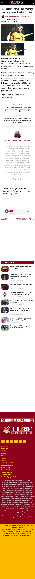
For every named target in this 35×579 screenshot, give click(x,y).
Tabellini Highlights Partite (9, 477)
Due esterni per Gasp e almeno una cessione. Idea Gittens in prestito (20, 310)
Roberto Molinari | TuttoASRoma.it (18, 16)
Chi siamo (4, 451)
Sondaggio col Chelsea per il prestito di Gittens (20, 327)
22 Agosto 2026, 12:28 (17, 271)
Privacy (3, 455)
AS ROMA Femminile (7, 463)
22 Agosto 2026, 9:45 (16, 322)
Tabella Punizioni (6, 472)
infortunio (7, 64)
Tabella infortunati (6, 474)
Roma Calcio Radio (7, 465)
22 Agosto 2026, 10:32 (17, 280)
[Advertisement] (17, 240)
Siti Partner (4, 446)
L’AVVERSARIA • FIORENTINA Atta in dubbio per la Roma (20, 293)
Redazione (4, 448)
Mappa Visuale (5, 467)
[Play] (6, 211)
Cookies (3, 458)
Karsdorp (4, 58)
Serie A (3, 460)
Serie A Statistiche (6, 470)
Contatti (3, 453)
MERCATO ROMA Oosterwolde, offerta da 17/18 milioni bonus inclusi (21, 276)
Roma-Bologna (7, 97)
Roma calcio (19, 95)
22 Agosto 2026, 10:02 (17, 296)
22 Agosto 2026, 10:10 (17, 288)
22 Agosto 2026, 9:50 (16, 314)
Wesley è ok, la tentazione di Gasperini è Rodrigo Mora (20, 319)
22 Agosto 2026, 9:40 (16, 330)
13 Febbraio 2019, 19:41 (11, 19)
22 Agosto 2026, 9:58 (16, 304)
